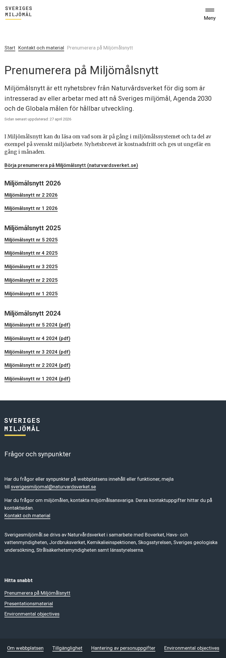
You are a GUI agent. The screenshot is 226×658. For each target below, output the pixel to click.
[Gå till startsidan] (18, 14)
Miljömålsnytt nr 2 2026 (31, 195)
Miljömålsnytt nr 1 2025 (31, 293)
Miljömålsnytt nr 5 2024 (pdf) (37, 325)
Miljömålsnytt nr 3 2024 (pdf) (37, 352)
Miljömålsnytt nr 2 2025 (31, 280)
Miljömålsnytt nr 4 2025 (31, 253)
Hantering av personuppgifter (123, 648)
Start (9, 48)
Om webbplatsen (25, 648)
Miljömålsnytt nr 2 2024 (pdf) (37, 365)
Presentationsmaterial (28, 603)
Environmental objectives (31, 614)
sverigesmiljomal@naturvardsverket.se (53, 487)
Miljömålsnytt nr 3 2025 (31, 266)
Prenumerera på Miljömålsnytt (37, 593)
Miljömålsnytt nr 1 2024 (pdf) (37, 379)
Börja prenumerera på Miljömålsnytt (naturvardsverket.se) (71, 165)
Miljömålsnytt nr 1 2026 (31, 208)
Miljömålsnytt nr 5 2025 (31, 240)
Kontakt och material (41, 48)
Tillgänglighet (67, 648)
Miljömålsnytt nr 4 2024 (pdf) (37, 338)
